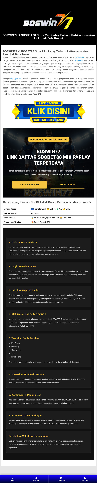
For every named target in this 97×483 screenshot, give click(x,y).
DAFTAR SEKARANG (29, 184)
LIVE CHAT (85, 480)
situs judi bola (16, 79)
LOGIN (12, 480)
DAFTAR (36, 480)
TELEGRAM (60, 480)
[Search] (93, 4)
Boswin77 (79, 60)
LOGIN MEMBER (67, 184)
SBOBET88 (79, 57)
